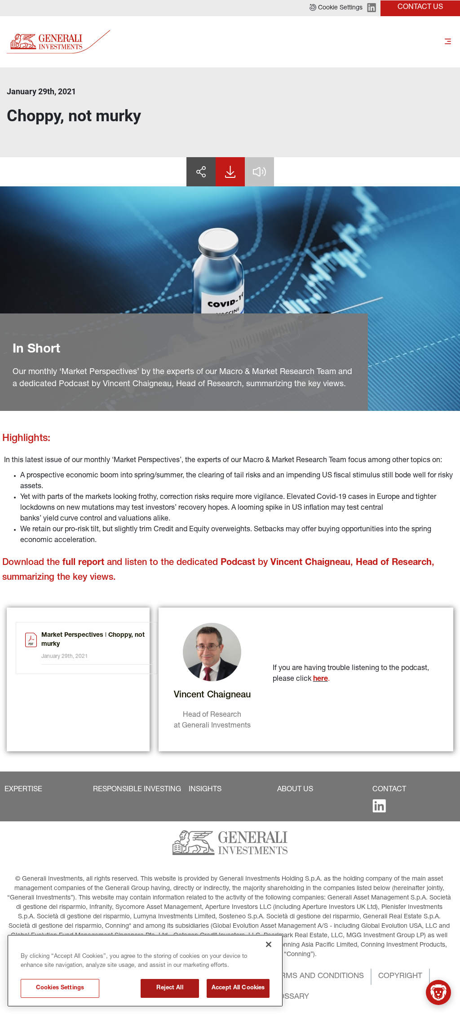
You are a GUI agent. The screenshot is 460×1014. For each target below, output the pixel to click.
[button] (336, 8)
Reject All (169, 988)
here (320, 679)
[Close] (269, 944)
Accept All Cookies (238, 988)
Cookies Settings (60, 988)
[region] (145, 971)
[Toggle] (448, 41)
